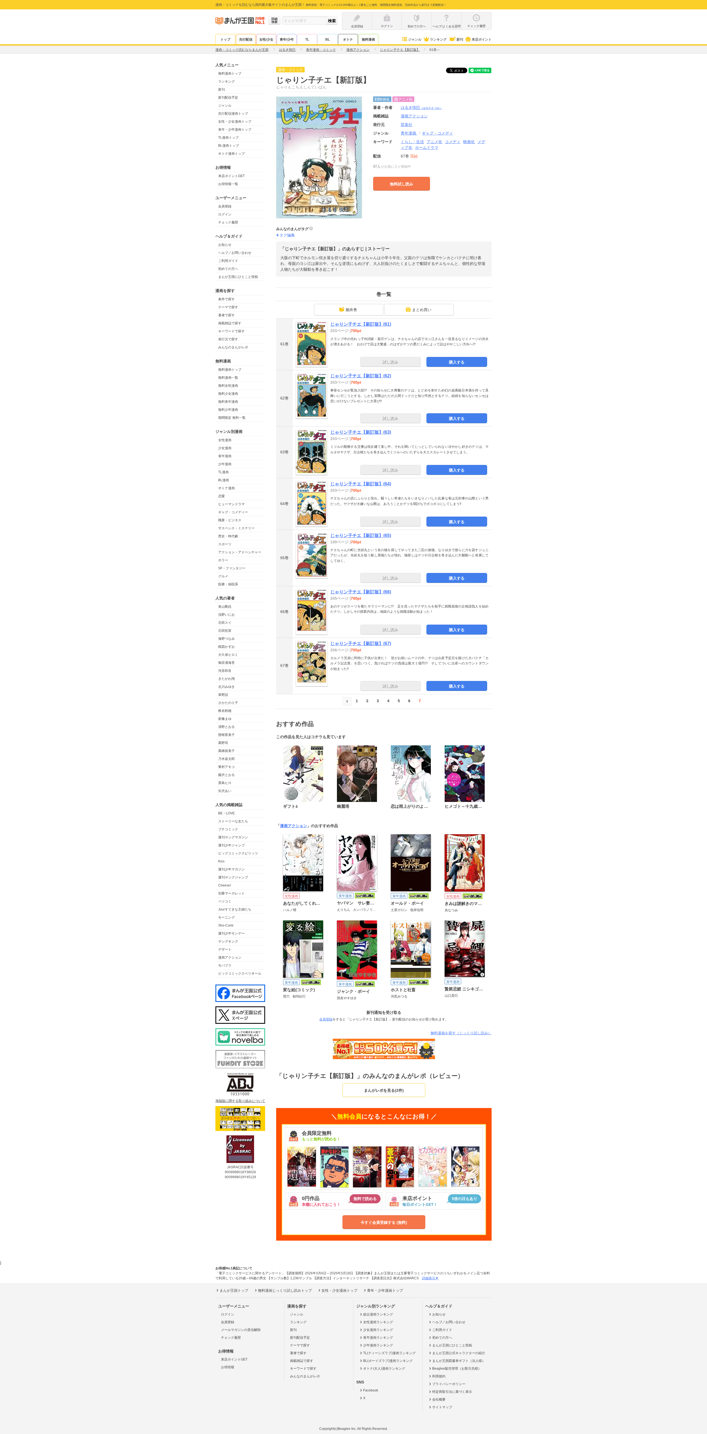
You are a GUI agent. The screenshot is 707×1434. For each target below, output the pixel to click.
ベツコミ (224, 901)
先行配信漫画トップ (233, 113)
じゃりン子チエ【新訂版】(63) (360, 432)
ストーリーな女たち (233, 821)
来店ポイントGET (231, 176)
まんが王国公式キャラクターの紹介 (458, 1353)
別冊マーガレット (231, 893)
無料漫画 (368, 39)
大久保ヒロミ (228, 655)
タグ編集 (287, 235)
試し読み (390, 362)
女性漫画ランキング (378, 1322)
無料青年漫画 (228, 402)
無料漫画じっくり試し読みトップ (285, 1290)
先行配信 (245, 39)
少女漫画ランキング (378, 1330)
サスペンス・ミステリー (236, 528)
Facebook (370, 1390)
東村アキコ (226, 767)
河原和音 (224, 671)
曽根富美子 (226, 735)
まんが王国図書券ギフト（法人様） (458, 1361)
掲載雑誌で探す (229, 323)
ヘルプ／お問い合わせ (234, 253)
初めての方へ (228, 269)
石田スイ (224, 623)
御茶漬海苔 (226, 663)
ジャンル (414, 39)
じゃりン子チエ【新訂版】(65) (360, 535)
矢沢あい (224, 791)
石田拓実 (224, 631)
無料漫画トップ (229, 73)
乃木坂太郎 (226, 759)
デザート (224, 949)
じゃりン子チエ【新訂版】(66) (360, 592)
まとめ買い (421, 309)
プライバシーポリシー (448, 1384)
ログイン (224, 214)
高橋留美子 (226, 751)
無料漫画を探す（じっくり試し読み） (461, 1033)
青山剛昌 (224, 607)
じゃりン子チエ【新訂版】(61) (360, 324)
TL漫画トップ (228, 138)
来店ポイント (482, 39)
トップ (225, 39)
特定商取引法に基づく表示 (452, 1392)
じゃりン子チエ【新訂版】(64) (360, 483)
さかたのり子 (228, 703)
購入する (457, 362)
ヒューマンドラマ (231, 504)
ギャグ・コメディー (233, 512)
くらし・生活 (412, 142)
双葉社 (406, 124)
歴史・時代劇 (228, 536)
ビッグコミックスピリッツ (238, 853)
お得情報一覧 (228, 184)
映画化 (469, 142)
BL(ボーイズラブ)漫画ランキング (388, 1361)
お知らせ (224, 245)
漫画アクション (229, 957)
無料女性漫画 (228, 386)
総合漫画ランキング (378, 1314)
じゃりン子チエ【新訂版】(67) (360, 643)
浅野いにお (226, 615)
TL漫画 (223, 472)
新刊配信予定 (228, 97)
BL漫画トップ (228, 146)
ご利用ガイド (228, 261)
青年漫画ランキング (378, 1338)
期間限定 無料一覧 (232, 418)
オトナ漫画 (226, 488)
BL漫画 (223, 480)
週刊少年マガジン (231, 869)
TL (307, 39)
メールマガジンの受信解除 (241, 1330)
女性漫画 (224, 440)
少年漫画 (224, 464)
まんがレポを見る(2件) (384, 1090)
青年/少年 (287, 39)
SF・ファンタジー (232, 568)
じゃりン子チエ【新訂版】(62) (360, 375)
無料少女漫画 (228, 394)
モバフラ (224, 965)
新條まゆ (224, 719)
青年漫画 (224, 456)
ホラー (223, 560)
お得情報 (227, 1367)
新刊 (460, 39)
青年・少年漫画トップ (234, 129)
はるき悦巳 (421, 107)
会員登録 (224, 206)
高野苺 (223, 743)
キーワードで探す (231, 331)
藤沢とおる (226, 775)
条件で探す (226, 299)
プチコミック (228, 829)
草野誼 (223, 695)
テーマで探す (228, 307)
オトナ (348, 39)
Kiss (221, 861)
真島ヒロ (224, 783)
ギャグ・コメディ (437, 133)
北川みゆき (226, 687)
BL (327, 39)
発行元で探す (228, 339)
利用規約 (438, 1376)
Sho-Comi (225, 925)
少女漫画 (224, 448)
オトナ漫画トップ (231, 154)
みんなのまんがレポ (233, 347)
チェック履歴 (228, 222)
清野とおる (226, 727)
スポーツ (224, 544)
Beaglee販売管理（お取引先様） (456, 1368)
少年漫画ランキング (378, 1345)
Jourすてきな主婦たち (234, 909)
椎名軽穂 (224, 711)
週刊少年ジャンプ (231, 845)
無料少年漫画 (228, 410)
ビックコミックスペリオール (239, 973)
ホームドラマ (426, 147)
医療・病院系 (228, 584)
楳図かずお (226, 647)
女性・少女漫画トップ (234, 121)
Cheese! (224, 885)
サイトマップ (442, 1407)
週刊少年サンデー (231, 933)
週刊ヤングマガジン (233, 837)
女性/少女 (266, 39)
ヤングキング (228, 941)
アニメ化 (434, 142)
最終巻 (351, 309)
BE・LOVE (226, 813)
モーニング (226, 917)
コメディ (452, 142)
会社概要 (438, 1399)
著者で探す (226, 315)
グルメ (223, 576)
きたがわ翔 (226, 679)
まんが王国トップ (234, 1290)
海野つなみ (226, 639)
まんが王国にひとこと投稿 (238, 277)
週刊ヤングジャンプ (233, 877)
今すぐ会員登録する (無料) (384, 1222)
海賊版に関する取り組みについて (240, 1101)
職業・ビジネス (229, 520)
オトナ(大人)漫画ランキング (384, 1368)
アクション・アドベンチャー (239, 552)
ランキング (438, 39)
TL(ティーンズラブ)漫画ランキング (389, 1353)
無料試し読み (401, 184)
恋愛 (221, 496)
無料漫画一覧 (228, 378)
